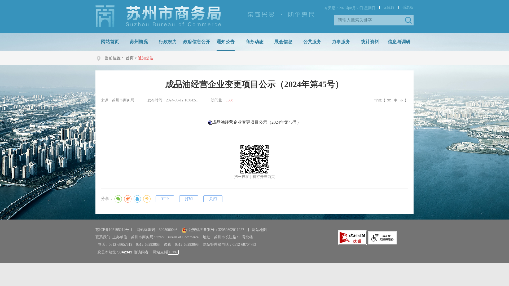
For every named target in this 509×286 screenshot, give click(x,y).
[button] (408, 20)
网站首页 (110, 41)
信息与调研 (399, 41)
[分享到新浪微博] (127, 199)
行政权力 (168, 41)
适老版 (408, 8)
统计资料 (370, 41)
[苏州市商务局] (158, 16)
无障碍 (388, 8)
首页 (130, 58)
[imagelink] (352, 237)
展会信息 (283, 41)
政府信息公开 (196, 41)
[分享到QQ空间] (147, 199)
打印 (189, 199)
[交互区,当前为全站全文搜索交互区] (374, 20)
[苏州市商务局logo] (158, 16)
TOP (165, 199)
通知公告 (226, 41)
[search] (370, 20)
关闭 (213, 199)
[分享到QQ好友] (137, 199)
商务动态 (254, 41)
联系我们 (102, 237)
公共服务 (312, 41)
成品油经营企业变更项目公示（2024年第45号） (256, 122)
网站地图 (259, 230)
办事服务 (341, 41)
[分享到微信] (118, 199)
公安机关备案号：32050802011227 (216, 230)
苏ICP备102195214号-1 (113, 230)
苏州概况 (139, 41)
